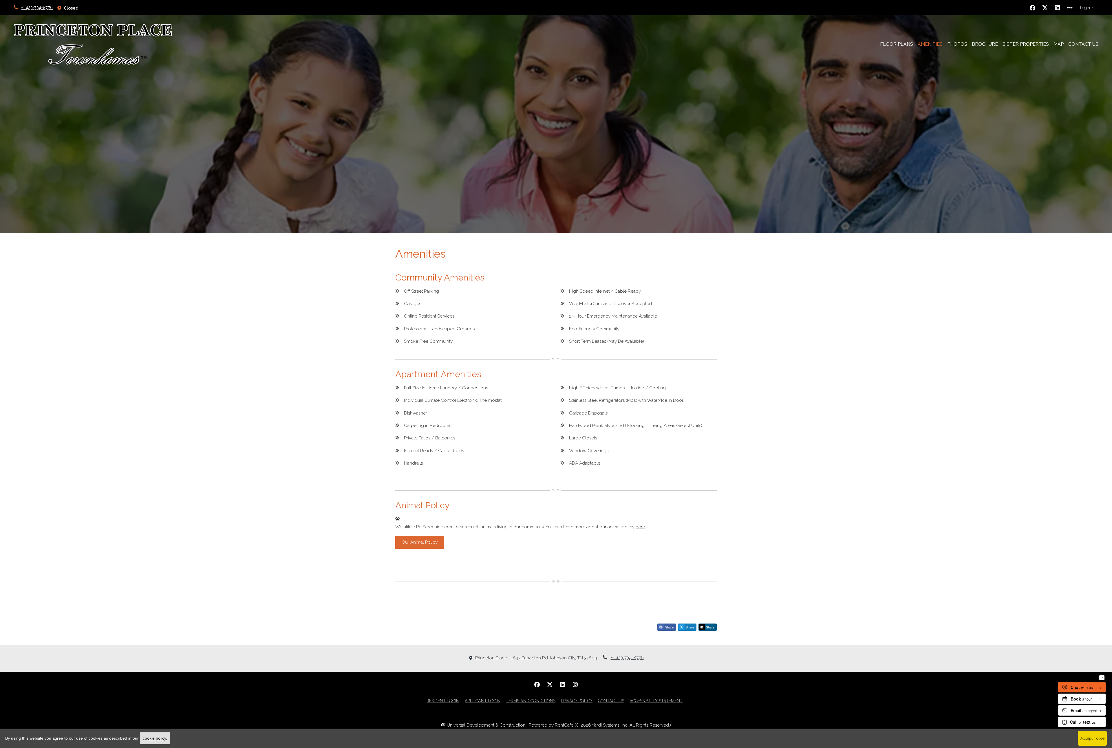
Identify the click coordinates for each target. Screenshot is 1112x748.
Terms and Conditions (530, 700)
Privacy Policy (576, 700)
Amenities (930, 44)
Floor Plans (896, 44)
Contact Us (1083, 44)
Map (1059, 44)
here (640, 526)
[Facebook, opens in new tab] (1032, 8)
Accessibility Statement (656, 700)
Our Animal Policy (420, 542)
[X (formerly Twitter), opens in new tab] (1045, 8)
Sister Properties (1027, 44)
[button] (1087, 8)
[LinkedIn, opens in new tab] (1057, 8)
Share (669, 627)
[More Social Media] (1070, 8)
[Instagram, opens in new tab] (575, 684)
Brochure (985, 44)
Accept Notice (1092, 738)
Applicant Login (482, 700)
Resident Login (443, 700)
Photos (957, 44)
